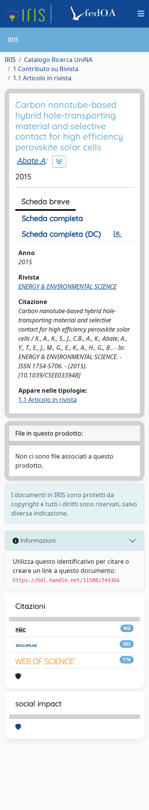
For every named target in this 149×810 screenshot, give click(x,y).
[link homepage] (28, 14)
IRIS (10, 59)
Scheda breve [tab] (45, 201)
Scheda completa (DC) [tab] (61, 234)
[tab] (117, 234)
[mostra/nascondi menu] (141, 14)
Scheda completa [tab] (52, 218)
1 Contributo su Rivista (45, 69)
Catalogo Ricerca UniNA (58, 59)
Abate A (31, 160)
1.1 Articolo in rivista (42, 78)
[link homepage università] (94, 14)
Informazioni (37, 540)
